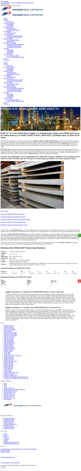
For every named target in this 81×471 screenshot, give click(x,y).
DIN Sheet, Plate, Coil (9, 398)
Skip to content (4, 1)
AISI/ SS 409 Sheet (9, 341)
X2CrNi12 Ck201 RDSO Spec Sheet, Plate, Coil (16, 378)
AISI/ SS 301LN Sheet (9, 330)
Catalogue (6, 439)
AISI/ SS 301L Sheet (9, 328)
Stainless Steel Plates (9, 419)
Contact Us (6, 438)
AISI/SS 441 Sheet (8, 364)
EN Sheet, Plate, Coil (9, 395)
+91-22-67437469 (15, 2)
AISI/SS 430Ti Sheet (9, 358)
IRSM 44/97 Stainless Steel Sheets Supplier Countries (14, 225)
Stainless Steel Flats (9, 425)
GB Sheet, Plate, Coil (9, 393)
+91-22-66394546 (5, 2)
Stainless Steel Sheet (9, 325)
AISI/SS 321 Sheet (8, 338)
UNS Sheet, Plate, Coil (9, 392)
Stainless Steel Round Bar (10, 424)
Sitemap (6, 440)
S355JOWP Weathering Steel (11, 372)
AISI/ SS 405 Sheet (9, 339)
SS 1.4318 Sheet (8, 331)
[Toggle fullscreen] (4, 468)
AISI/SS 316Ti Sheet (9, 337)
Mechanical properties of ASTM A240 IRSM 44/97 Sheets (15, 219)
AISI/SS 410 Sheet (8, 345)
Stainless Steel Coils (9, 421)
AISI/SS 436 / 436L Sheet (10, 361)
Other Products (7, 399)
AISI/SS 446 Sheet (8, 365)
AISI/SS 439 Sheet (8, 362)
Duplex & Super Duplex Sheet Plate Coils (14, 389)
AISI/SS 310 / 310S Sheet (10, 334)
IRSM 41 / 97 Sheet (9, 374)
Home (5, 433)
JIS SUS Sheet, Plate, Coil (10, 390)
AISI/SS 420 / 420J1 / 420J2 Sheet (12, 355)
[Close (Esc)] (1, 468)
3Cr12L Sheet (7, 354)
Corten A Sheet (7, 369)
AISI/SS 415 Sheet (8, 349)
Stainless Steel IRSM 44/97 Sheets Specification (13, 214)
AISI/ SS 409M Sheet (9, 342)
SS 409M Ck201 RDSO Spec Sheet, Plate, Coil (16, 377)
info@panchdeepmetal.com (26, 2)
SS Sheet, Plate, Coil (9, 388)
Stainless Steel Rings (9, 428)
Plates (5, 385)
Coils (5, 386)
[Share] (2, 468)
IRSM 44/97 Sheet (8, 367)
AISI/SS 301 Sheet (8, 327)
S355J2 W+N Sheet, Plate (10, 375)
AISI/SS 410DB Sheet (9, 348)
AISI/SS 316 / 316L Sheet (10, 335)
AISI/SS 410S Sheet (9, 347)
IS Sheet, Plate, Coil (9, 396)
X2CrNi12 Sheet (8, 351)
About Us (6, 435)
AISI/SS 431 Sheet (8, 359)
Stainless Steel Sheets (9, 418)
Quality (6, 436)
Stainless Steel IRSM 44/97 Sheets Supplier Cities (13, 222)
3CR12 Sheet (7, 352)
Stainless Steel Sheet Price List (11, 442)
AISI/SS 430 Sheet (8, 357)
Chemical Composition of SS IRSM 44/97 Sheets (13, 216)
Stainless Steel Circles (9, 427)
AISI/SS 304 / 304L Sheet (10, 332)
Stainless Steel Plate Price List (11, 443)
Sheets (5, 383)
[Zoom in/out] (6, 468)
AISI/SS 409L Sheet (9, 344)
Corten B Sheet (7, 371)
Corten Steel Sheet (8, 368)
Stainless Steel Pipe (8, 422)
